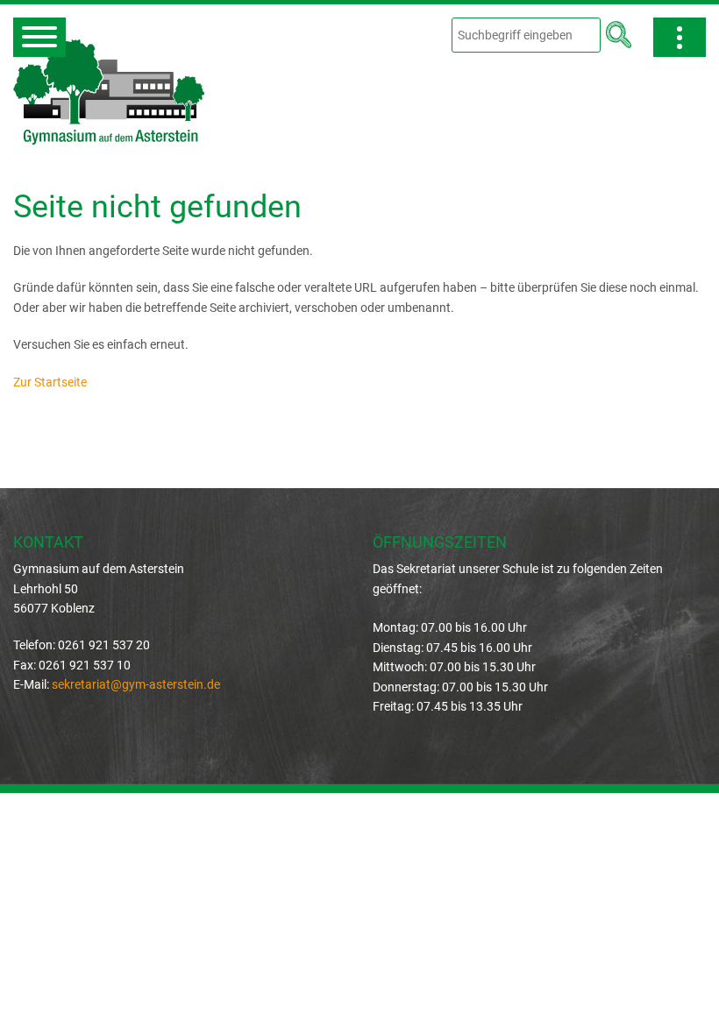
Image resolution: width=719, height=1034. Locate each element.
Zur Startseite (50, 382)
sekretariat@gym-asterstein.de (136, 684)
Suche (618, 34)
